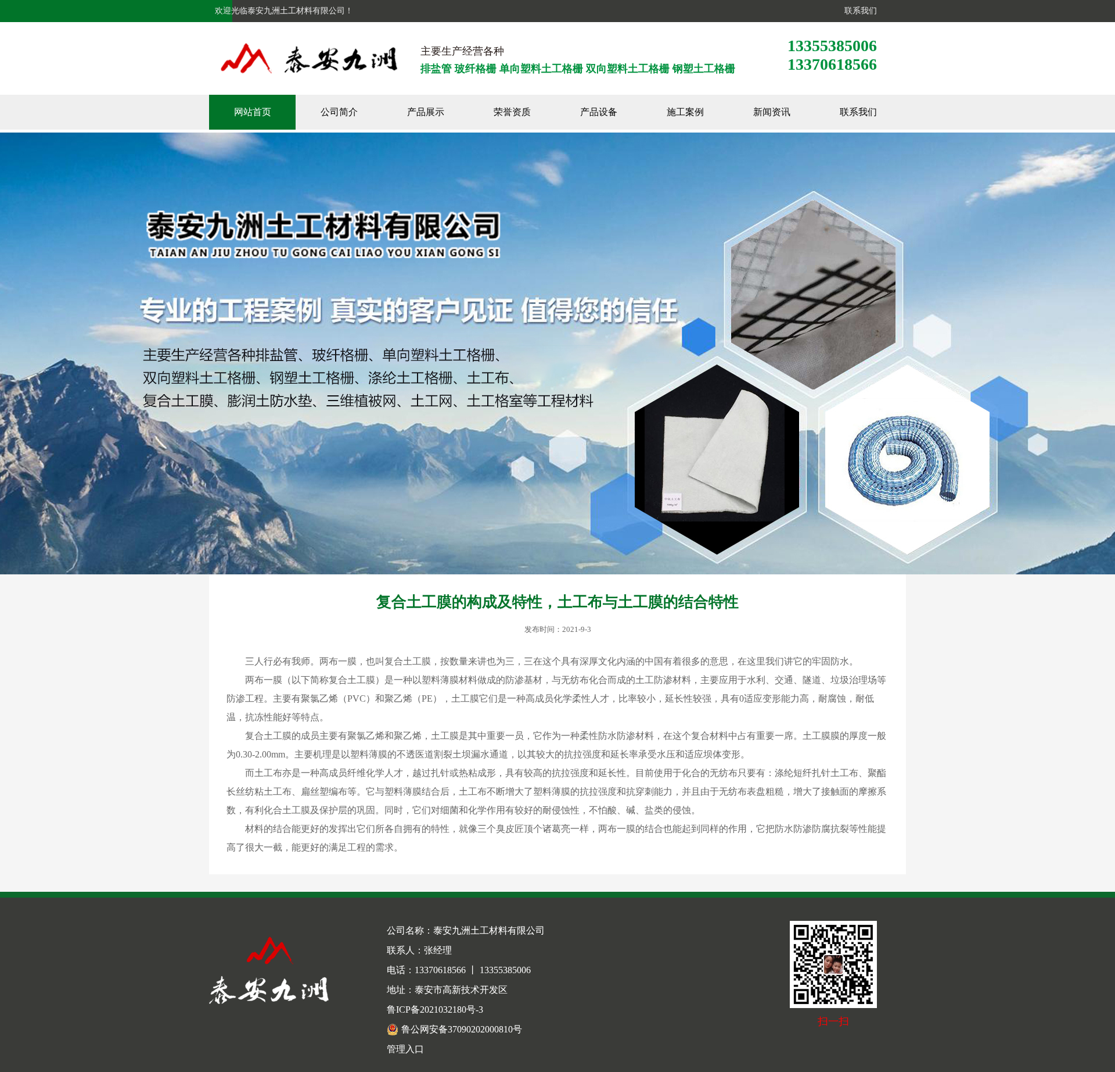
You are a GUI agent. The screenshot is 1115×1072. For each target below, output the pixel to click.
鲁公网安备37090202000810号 (461, 1029)
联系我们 (858, 10)
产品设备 (598, 112)
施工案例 (685, 112)
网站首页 (252, 112)
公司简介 (339, 112)
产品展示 (425, 112)
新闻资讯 (771, 112)
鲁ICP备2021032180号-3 (435, 1009)
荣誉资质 (512, 112)
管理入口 (405, 1049)
